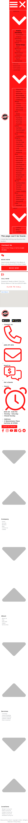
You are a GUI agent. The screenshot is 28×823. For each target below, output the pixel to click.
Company (5, 519)
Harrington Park (19, 133)
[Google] (19, 430)
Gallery (3, 623)
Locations (5, 806)
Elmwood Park (19, 111)
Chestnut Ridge (19, 100)
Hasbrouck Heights (19, 137)
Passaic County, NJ (7, 813)
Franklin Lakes (18, 125)
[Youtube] (11, 430)
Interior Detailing (18, 38)
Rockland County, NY (7, 815)
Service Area (5, 624)
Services (4, 523)
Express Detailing (6, 717)
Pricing (15, 63)
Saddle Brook (18, 180)
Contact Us (5, 527)
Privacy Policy (16, 821)
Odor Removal (18, 48)
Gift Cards (16, 68)
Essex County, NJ (6, 810)
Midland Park (18, 153)
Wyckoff (19, 205)
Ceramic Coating (18, 56)
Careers (18, 232)
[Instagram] (7, 430)
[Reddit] (24, 430)
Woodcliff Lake (19, 202)
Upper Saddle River (20, 192)
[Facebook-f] (3, 430)
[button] (18, 4)
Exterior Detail (18, 42)
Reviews (4, 524)
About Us (4, 618)
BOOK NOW (16, 66)
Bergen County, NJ (7, 809)
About (3, 616)
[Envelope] (15, 430)
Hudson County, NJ (7, 812)
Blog (3, 526)
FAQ (3, 620)
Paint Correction (18, 60)
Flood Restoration (19, 52)
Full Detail (4, 713)
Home (3, 521)
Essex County (17, 115)
